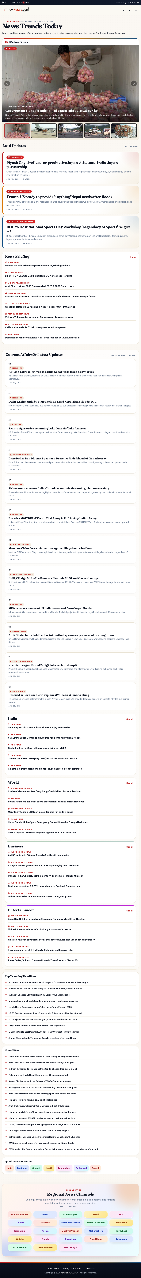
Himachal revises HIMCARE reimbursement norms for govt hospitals (42, 1118)
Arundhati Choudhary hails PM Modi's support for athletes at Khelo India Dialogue (48, 982)
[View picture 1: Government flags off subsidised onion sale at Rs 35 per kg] (17, 130)
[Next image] (134, 83)
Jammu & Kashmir (95, 1222)
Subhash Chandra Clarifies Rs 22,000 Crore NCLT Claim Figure (39, 994)
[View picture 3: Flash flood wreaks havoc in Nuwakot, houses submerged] (70, 130)
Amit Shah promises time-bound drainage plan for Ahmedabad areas (42, 1093)
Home (133, 257)
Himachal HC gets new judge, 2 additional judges (33, 1100)
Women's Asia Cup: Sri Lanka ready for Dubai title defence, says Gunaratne (45, 988)
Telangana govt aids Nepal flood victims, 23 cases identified (38, 1075)
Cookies (77, 1268)
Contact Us (90, 1268)
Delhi (96, 1214)
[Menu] (136, 10)
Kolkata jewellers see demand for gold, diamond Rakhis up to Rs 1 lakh (43, 1019)
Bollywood (81, 1168)
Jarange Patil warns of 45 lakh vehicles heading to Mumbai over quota (43, 1087)
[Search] (123, 10)
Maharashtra (96, 1231)
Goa (121, 1214)
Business (22, 1168)
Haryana (45, 1222)
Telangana (121, 1239)
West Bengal (70, 1247)
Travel (95, 1168)
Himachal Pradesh (70, 1222)
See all (129, 719)
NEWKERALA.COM (69, 1273)
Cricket (36, 1168)
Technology (64, 1168)
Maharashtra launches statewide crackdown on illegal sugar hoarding (43, 1001)
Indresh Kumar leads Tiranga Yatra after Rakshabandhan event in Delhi (43, 1069)
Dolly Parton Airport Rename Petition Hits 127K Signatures (37, 1025)
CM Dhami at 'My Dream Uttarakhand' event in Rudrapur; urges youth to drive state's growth (53, 1149)
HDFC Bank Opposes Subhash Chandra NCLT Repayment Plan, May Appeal (45, 1013)
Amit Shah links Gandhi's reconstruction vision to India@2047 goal (41, 1062)
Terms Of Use (52, 1268)
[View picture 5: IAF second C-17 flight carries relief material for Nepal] (124, 130)
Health (48, 1168)
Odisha (20, 1239)
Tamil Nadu (96, 1239)
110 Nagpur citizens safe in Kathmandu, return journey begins (39, 1130)
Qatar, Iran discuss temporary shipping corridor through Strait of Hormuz (44, 1124)
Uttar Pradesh (45, 1247)
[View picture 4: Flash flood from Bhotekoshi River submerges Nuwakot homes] (97, 130)
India (9, 1168)
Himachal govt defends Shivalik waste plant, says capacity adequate (42, 1112)
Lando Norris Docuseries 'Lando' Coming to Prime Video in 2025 (40, 1007)
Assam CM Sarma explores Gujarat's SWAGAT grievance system (40, 1081)
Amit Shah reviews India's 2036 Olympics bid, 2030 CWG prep (39, 1106)
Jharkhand (121, 1222)
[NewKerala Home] (16, 10)
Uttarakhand (20, 1247)
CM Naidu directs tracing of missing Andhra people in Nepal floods (41, 1143)
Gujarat (20, 1222)
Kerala (45, 1231)
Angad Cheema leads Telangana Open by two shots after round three (42, 1038)
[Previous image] (7, 83)
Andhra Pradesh (20, 1214)
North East (121, 1231)
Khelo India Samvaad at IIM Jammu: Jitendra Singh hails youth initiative (44, 1056)
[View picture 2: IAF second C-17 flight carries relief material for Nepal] (44, 130)
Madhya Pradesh (70, 1231)
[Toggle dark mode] (129, 10)
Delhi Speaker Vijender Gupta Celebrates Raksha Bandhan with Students (44, 1137)
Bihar (45, 1214)
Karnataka (19, 1231)
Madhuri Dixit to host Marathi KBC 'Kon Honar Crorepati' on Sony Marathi (44, 1032)
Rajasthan (70, 1239)
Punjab (45, 1239)
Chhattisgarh (70, 1214)
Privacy (66, 1268)
